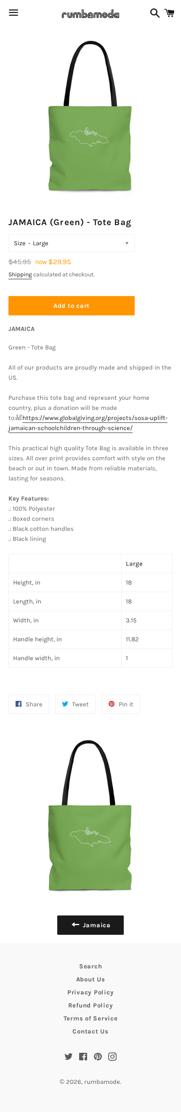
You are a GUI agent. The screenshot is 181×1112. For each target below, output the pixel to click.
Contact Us (90, 1031)
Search (90, 966)
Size (20, 243)
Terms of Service (91, 1018)
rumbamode (102, 1082)
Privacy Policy (90, 992)
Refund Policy (90, 1005)
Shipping (20, 274)
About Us (90, 979)
